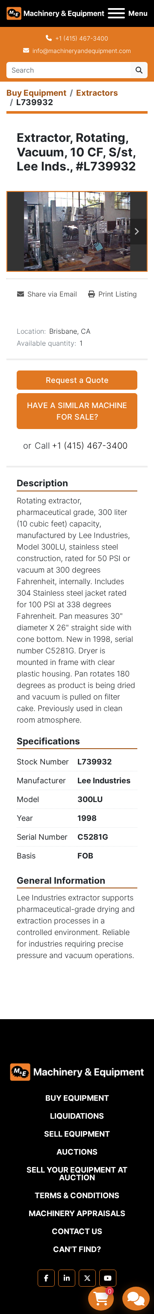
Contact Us (77, 1231)
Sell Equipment (77, 1133)
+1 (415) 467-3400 (81, 38)
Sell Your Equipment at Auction (77, 1173)
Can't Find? (77, 1249)
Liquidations (77, 1115)
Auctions (77, 1151)
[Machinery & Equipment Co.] (77, 1071)
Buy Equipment (77, 1098)
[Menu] (116, 13)
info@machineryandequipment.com (82, 50)
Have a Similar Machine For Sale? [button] (77, 411)
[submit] (139, 70)
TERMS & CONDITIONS (77, 1195)
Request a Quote (77, 380)
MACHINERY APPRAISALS (77, 1213)
